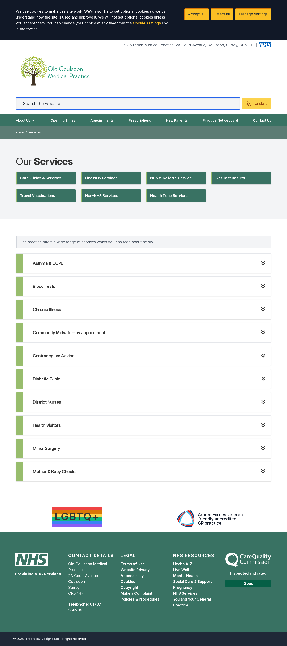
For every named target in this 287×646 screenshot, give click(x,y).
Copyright (129, 587)
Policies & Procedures (140, 599)
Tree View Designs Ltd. (42, 639)
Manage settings (253, 14)
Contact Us (262, 120)
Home (20, 132)
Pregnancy (182, 587)
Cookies (128, 581)
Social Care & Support (192, 581)
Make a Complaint (136, 593)
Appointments (102, 120)
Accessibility (132, 575)
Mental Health (185, 575)
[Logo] (55, 70)
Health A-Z (182, 564)
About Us (23, 120)
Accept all (196, 14)
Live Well (181, 570)
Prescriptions (140, 120)
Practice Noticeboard (220, 120)
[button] (46, 178)
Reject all (222, 14)
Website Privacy (135, 570)
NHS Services (185, 593)
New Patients (177, 120)
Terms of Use (133, 564)
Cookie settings (147, 23)
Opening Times (62, 120)
